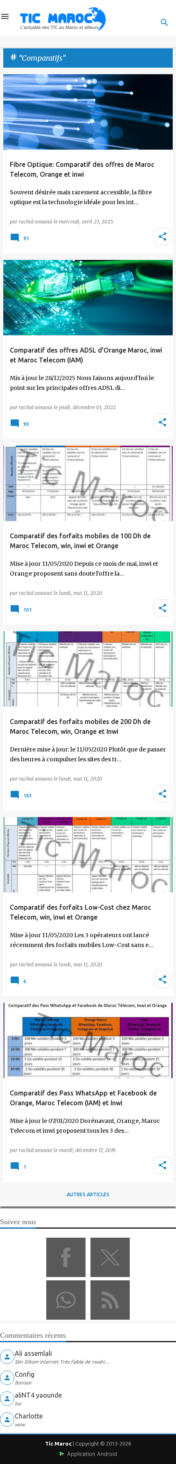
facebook (66, 1257)
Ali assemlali (33, 1353)
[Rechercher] (164, 22)
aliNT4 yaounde (38, 1395)
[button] (162, 236)
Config (24, 1374)
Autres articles (88, 1194)
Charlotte (29, 1416)
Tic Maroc (58, 1443)
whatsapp (66, 1300)
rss (110, 1300)
